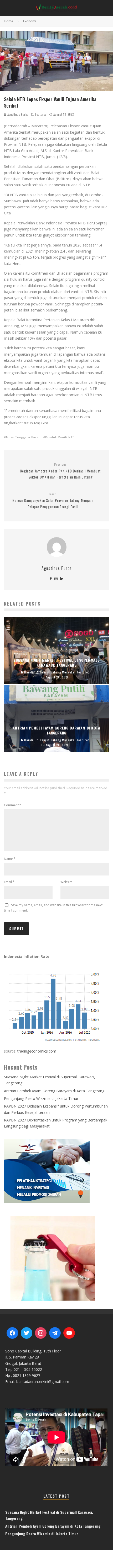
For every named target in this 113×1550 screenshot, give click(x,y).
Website (66, 882)
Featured (41, 114)
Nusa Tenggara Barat (23, 437)
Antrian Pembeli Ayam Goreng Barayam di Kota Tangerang (54, 1090)
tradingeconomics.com (36, 1051)
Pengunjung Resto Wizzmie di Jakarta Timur (41, 1098)
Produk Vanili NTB (60, 437)
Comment (12, 805)
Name (10, 859)
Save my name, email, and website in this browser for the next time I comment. (53, 908)
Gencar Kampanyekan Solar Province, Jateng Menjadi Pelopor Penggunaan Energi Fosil (52, 500)
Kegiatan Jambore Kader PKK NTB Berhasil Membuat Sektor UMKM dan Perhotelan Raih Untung (60, 471)
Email (9, 882)
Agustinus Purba (17, 114)
